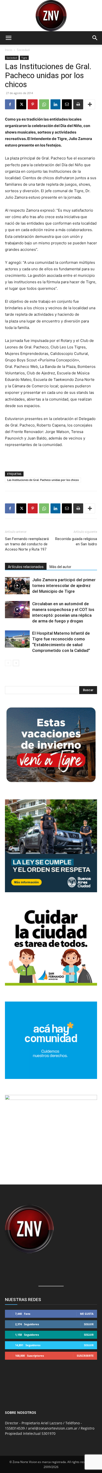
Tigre (24, 57)
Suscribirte (85, 1355)
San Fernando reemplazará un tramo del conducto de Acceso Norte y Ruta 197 (27, 544)
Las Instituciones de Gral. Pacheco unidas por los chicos (43, 480)
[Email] (67, 104)
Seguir (89, 1324)
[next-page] (16, 663)
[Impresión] (78, 104)
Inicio (8, 50)
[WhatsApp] (44, 104)
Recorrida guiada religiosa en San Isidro (76, 541)
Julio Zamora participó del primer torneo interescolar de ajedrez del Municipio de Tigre (64, 585)
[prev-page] (8, 663)
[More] (90, 104)
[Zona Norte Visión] (51, 15)
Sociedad (23, 50)
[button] (8, 38)
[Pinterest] (33, 104)
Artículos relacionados (26, 567)
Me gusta (87, 1314)
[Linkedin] (55, 104)
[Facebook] (10, 104)
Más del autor (60, 567)
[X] (21, 104)
